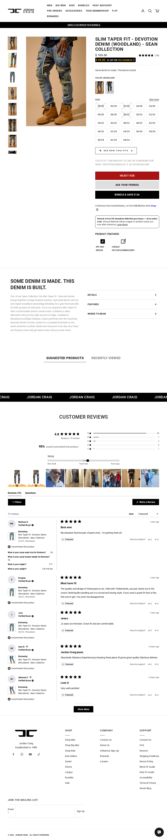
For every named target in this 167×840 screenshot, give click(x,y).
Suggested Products (65, 358)
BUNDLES (83, 5)
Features (93, 304)
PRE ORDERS (54, 10)
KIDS (72, 5)
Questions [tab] (30, 493)
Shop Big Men (72, 745)
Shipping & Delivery (149, 756)
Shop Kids (70, 750)
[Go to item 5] (12, 109)
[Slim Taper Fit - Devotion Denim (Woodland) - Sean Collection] (99, 87)
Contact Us (105, 740)
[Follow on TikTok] (38, 754)
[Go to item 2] (12, 60)
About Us (104, 745)
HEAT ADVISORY (102, 5)
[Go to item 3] (12, 77)
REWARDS (53, 16)
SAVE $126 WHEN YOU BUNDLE (84, 25)
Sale (67, 783)
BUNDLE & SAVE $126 (127, 194)
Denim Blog (145, 788)
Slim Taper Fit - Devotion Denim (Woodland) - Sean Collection (32, 538)
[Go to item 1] (12, 43)
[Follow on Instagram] (21, 754)
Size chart (154, 99)
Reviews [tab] (14, 493)
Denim (68, 761)
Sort (131, 514)
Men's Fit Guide (147, 767)
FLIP (115, 10)
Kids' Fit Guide (147, 772)
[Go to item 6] (12, 125)
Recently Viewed (106, 358)
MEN (49, 5)
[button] (149, 55)
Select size (127, 175)
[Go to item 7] (12, 141)
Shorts (68, 767)
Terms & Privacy (148, 783)
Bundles (69, 777)
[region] (56, 81)
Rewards (104, 756)
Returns (144, 750)
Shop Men (70, 740)
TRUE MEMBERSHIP (97, 10)
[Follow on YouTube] (30, 754)
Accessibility (146, 777)
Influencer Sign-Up (109, 750)
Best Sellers (71, 756)
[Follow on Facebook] (13, 754)
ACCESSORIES (73, 10)
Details (92, 295)
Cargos (69, 772)
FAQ (142, 745)
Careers (104, 761)
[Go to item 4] (12, 93)
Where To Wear (97, 313)
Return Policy (146, 761)
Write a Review (149, 503)
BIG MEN (61, 5)
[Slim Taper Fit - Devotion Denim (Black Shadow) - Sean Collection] (109, 87)
